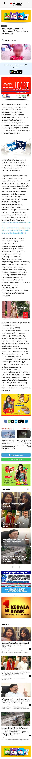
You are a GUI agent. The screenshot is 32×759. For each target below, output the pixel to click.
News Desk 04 (5, 526)
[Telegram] (16, 421)
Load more (15, 567)
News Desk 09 (5, 508)
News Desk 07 (9, 40)
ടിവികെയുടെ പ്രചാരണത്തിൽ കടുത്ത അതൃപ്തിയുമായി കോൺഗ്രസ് (14, 523)
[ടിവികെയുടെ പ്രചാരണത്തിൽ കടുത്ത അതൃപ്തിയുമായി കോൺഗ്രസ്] (16, 519)
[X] (12, 421)
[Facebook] (5, 421)
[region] (16, 16)
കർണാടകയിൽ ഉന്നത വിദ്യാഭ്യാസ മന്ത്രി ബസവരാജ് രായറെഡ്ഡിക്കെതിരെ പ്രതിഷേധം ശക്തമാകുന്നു (16, 541)
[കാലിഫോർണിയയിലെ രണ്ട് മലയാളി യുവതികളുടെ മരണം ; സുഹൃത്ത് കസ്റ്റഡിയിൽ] (16, 501)
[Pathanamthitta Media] (16, 3)
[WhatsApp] (9, 421)
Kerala (4, 26)
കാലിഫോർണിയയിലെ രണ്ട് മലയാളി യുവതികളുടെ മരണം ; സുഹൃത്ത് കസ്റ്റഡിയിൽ (14, 504)
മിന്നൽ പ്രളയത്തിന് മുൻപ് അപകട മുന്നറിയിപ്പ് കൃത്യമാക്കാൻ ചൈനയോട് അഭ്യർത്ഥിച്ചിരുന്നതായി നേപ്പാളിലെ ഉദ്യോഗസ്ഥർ (15, 559)
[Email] (19, 421)
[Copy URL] (22, 421)
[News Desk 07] (3, 40)
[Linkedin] (26, 421)
